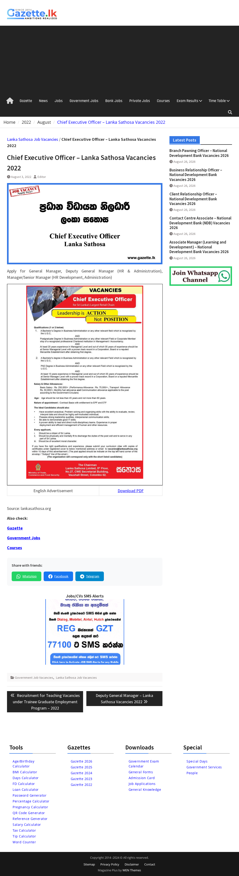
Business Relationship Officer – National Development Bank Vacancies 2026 (195, 174)
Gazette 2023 (81, 779)
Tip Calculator (24, 836)
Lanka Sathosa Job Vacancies (32, 139)
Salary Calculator (27, 824)
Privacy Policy (109, 864)
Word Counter (24, 842)
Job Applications (142, 783)
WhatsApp (29, 576)
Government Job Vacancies (34, 677)
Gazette (26, 100)
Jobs (59, 100)
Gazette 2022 (81, 784)
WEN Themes (132, 870)
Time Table (217, 100)
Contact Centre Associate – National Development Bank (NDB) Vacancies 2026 (200, 222)
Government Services (204, 767)
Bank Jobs (113, 100)
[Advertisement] (119, 60)
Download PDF (131, 490)
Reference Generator (30, 818)
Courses (163, 100)
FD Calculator (24, 783)
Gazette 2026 (81, 761)
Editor (42, 177)
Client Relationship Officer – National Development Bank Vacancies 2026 (193, 198)
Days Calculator (26, 778)
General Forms (141, 772)
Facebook (61, 576)
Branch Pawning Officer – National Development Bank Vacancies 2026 (199, 153)
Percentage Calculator (31, 801)
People (192, 773)
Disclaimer (132, 864)
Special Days (196, 761)
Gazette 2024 (81, 773)
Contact (149, 864)
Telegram (92, 576)
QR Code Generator (29, 813)
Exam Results (187, 100)
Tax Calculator (24, 830)
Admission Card (142, 778)
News (43, 100)
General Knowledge (145, 789)
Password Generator (29, 795)
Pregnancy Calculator (30, 807)
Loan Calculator (26, 789)
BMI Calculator (25, 772)
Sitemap (89, 864)
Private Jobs (139, 100)
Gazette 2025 (81, 767)
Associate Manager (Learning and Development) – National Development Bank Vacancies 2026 (199, 247)
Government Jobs (84, 100)
